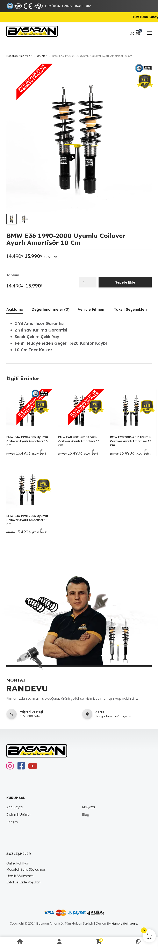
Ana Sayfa (14, 807)
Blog (85, 814)
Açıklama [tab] (14, 309)
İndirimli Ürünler (18, 814)
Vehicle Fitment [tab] (92, 309)
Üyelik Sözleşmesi (20, 876)
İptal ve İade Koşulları (23, 882)
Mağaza (88, 807)
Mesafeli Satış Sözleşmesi (26, 869)
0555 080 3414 (30, 716)
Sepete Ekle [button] (42, 451)
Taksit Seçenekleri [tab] (130, 309)
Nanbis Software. (125, 923)
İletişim (12, 822)
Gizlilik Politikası (17, 863)
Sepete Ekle (125, 282)
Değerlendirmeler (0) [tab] (50, 309)
